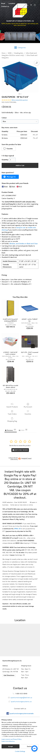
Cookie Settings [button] (20, 751)
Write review (15, 100)
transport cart (21, 228)
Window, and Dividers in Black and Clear (23, 244)
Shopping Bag (12, 421)
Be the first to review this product (20, 445)
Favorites (28, 414)
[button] (9, 149)
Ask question (24, 100)
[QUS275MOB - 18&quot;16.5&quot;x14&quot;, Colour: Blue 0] (20, 76)
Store (4, 53)
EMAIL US (17, 529)
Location (12, 3)
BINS (10, 53)
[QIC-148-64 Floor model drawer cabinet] (10, 374)
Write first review (21, 450)
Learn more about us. (8, 741)
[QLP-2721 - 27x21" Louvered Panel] (29, 341)
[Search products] (36, 63)
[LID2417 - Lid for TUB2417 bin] (29, 308)
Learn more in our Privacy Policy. (12, 739)
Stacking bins (18, 53)
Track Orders (12, 414)
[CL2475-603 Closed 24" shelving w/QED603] (10, 308)
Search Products (12, 407)
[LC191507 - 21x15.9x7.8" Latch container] (10, 341)
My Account (28, 407)
